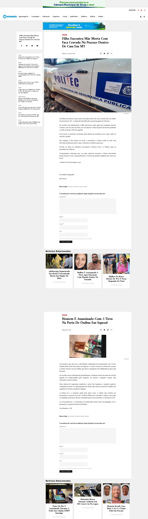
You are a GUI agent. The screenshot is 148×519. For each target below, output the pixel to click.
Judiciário (74, 16)
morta (81, 186)
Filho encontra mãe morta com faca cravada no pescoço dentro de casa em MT (29, 39)
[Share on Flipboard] (32, 45)
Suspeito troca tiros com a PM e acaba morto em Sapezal (28, 83)
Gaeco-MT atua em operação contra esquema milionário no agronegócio (29, 108)
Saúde (100, 16)
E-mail (61, 224)
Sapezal (87, 416)
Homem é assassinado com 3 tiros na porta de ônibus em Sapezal (28, 57)
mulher (85, 186)
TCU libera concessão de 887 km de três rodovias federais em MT (28, 115)
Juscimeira (76, 186)
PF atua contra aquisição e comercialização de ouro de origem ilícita (29, 75)
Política (84, 16)
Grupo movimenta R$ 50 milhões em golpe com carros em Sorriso (29, 123)
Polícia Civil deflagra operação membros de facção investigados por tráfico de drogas (28, 100)
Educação (46, 16)
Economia (35, 16)
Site (60, 231)
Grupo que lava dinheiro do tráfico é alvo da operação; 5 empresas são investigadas (29, 91)
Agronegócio (23, 16)
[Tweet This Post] (26, 45)
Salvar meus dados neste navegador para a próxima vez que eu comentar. (76, 238)
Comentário (62, 197)
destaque (70, 186)
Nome (61, 217)
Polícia (92, 16)
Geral (65, 16)
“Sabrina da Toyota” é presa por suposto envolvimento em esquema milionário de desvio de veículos (28, 66)
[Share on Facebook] (21, 45)
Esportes (56, 16)
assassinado (71, 416)
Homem (82, 416)
